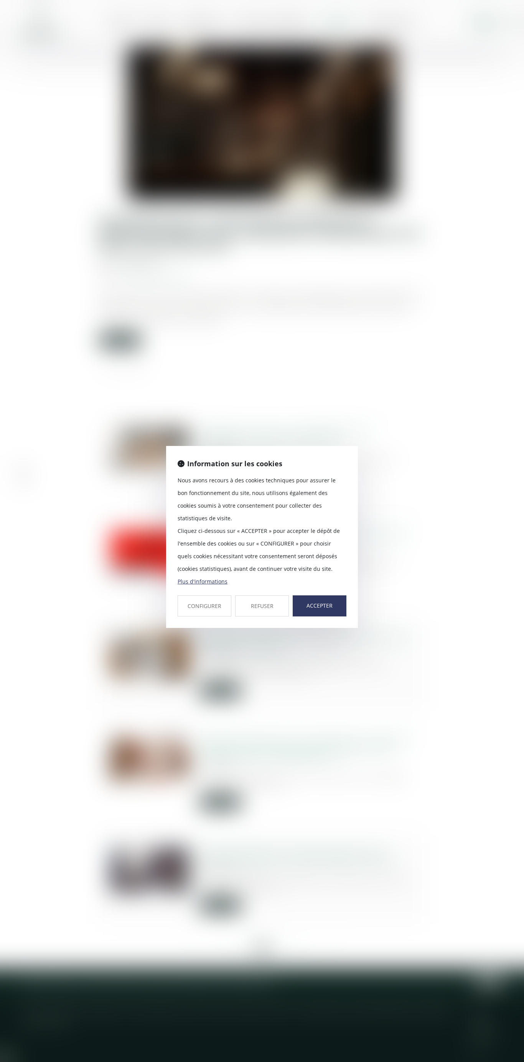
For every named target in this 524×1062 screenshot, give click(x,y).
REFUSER (262, 606)
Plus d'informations (202, 581)
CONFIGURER (204, 606)
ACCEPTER (319, 605)
